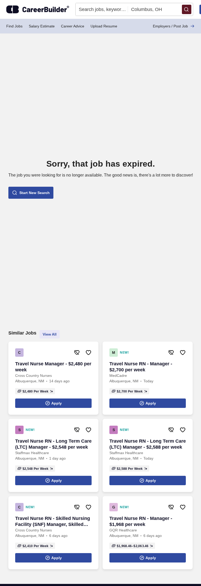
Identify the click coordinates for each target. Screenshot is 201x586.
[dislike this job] (77, 352)
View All (50, 334)
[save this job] (88, 352)
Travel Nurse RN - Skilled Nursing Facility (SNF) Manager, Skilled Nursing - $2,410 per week (52, 522)
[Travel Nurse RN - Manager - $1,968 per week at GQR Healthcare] (147, 533)
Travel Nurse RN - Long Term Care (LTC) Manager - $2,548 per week (53, 444)
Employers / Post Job (170, 26)
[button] (186, 9)
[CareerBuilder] (37, 9)
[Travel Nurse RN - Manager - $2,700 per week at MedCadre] (147, 378)
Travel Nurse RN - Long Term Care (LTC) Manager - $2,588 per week (147, 444)
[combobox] (102, 9)
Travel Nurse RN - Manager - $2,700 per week (140, 366)
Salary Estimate (42, 26)
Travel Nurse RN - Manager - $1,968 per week (140, 521)
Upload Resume (104, 26)
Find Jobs (14, 26)
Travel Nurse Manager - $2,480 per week (53, 366)
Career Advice (72, 26)
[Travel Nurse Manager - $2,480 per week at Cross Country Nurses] (53, 378)
